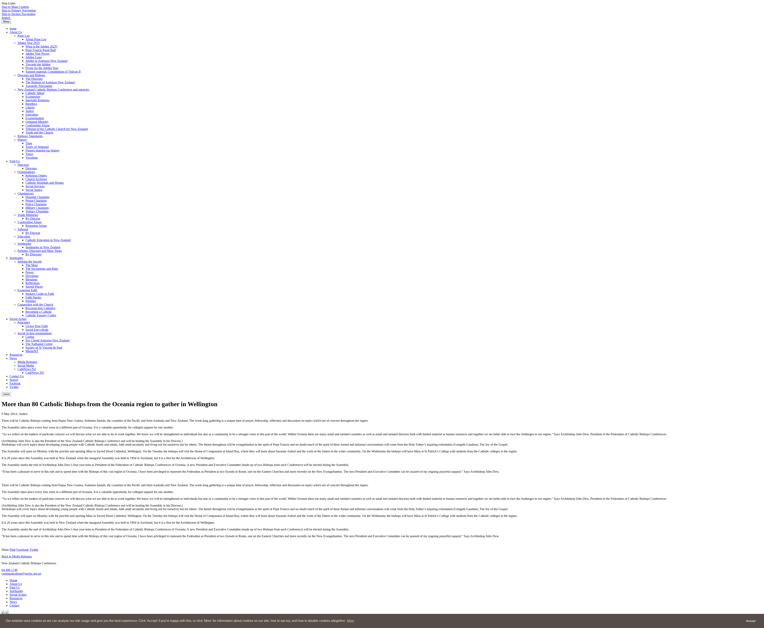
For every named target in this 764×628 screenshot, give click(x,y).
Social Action (18, 319)
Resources (16, 354)
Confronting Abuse (37, 125)
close (6, 394)
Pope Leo (24, 35)
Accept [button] (751, 620)
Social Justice (33, 190)
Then (28, 143)
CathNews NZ (27, 369)
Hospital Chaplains (37, 197)
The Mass (31, 265)
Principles (24, 322)
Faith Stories (33, 297)
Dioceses (23, 164)
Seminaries (24, 243)
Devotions (31, 276)
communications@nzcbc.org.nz (21, 573)
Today (29, 154)
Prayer (29, 272)
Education (31, 114)
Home (13, 580)
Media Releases (27, 362)
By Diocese (32, 218)
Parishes (30, 301)
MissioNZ (31, 351)
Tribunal (23, 229)
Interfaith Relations (37, 100)
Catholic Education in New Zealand (48, 240)
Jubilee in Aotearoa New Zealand (46, 61)
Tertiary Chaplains (37, 211)
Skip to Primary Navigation (19, 10)
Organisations (26, 172)
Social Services (35, 186)
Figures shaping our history (42, 150)
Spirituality (16, 258)
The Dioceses (34, 78)
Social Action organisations (35, 333)
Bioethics (31, 104)
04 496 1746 (10, 570)
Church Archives (36, 179)
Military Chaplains (37, 207)
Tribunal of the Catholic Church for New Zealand (56, 129)
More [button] (350, 620)
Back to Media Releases (17, 556)
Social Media (26, 365)
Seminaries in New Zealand (42, 247)
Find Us (15, 161)
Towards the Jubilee (38, 64)
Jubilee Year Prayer (37, 53)
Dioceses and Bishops (31, 75)
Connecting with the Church (35, 304)
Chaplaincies (26, 193)
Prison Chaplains (36, 200)
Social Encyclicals (36, 329)
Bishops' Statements (30, 136)
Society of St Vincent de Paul (43, 347)
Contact (14, 605)
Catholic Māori (34, 93)
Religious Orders (36, 175)
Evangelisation (34, 118)
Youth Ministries (28, 215)
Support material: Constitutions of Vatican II (53, 71)
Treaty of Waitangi (37, 147)
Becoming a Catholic (38, 311)
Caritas (29, 336)
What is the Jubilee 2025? (41, 46)
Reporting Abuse (36, 225)
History (22, 139)
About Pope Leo (35, 39)
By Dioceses (33, 254)
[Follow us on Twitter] (7, 612)
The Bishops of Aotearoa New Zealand (50, 82)
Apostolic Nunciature (38, 86)
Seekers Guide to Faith (39, 293)
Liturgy (30, 107)
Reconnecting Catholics (40, 308)
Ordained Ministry (37, 121)
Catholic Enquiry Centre (40, 315)
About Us (16, 32)
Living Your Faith (36, 326)
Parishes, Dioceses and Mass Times (40, 250)
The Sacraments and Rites (41, 268)
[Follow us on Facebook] (3, 612)
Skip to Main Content (15, 7)
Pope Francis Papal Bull (40, 50)
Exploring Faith (27, 290)
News (13, 358)
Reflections (32, 283)
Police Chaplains (36, 204)
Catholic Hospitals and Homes (44, 182)
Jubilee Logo (33, 57)
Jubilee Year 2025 (29, 43)
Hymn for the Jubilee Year (41, 68)
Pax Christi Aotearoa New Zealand (47, 340)
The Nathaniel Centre (39, 344)
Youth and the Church (39, 132)
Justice (29, 111)
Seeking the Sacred (30, 261)
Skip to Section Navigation (18, 14)
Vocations (31, 157)
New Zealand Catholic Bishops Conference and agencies (53, 89)
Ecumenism (32, 96)
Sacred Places (34, 286)
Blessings (31, 279)
